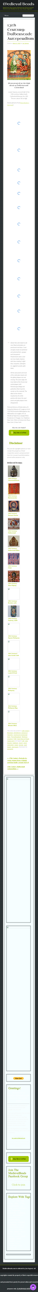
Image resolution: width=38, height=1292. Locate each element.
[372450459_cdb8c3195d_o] (19, 328)
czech (25, 743)
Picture (23, 1232)
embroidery (10, 745)
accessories (14, 1205)
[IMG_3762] (19, 242)
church (21, 743)
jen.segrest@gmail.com (18, 1138)
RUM (15, 739)
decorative (18, 1214)
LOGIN (20, 1288)
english (12, 1222)
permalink (10, 749)
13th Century (25, 731)
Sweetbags (13, 1245)
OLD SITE (26, 1288)
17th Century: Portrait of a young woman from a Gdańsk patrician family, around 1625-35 (18, 760)
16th (16, 1203)
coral (10, 1215)
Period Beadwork (16, 737)
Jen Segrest (25, 43)
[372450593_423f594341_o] (19, 311)
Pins (10, 1234)
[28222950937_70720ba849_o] (19, 193)
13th (23, 741)
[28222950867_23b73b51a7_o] (19, 224)
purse (20, 1233)
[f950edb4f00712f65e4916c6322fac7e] (19, 279)
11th (10, 1201)
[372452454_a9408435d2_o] (19, 123)
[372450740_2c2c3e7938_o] (19, 150)
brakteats (15, 743)
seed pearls (15, 747)
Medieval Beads (18, 4)
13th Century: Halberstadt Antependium (16, 767)
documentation (12, 1217)
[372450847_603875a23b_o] (19, 170)
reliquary (11, 1236)
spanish (17, 1243)
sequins (18, 1241)
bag (10, 1208)
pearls (16, 1231)
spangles (11, 1243)
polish (14, 1234)
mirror (15, 1229)
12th (13, 1201)
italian (11, 1229)
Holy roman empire (16, 1227)
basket (16, 1208)
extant (16, 745)
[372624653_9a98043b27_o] (19, 296)
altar (26, 741)
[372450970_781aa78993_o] (19, 183)
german (21, 745)
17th (22, 1203)
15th (11, 1203)
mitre (20, 1229)
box (10, 1210)
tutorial (20, 1245)
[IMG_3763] (19, 260)
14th (22, 1200)
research (17, 1236)
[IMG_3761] (19, 207)
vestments (13, 1247)
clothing (21, 1212)
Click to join (18, 1184)
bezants (9, 743)
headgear (21, 1225)
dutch (19, 1217)
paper (11, 1231)
